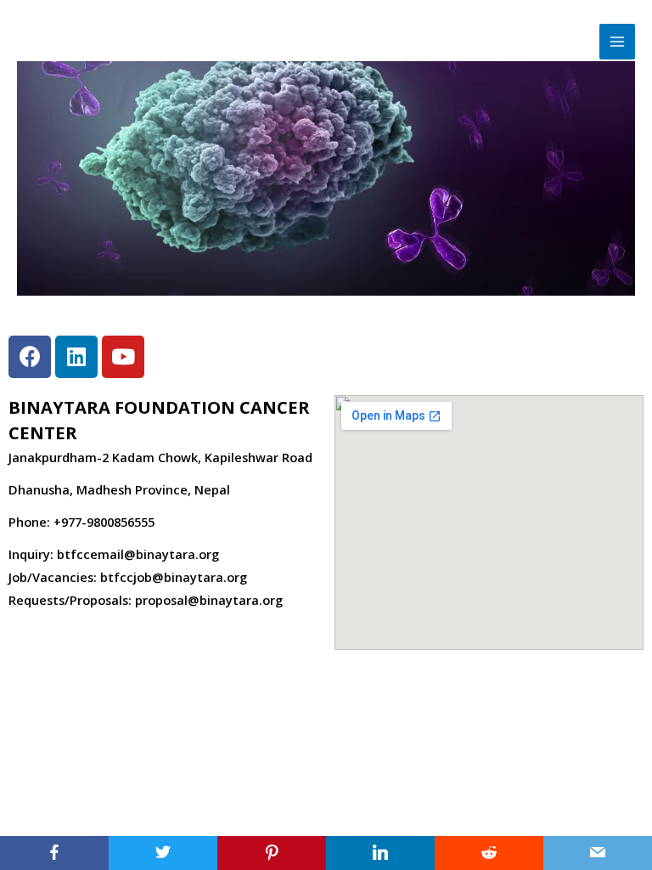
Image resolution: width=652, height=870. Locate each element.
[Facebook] (54, 853)
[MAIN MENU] (617, 41)
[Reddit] (489, 853)
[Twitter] (163, 853)
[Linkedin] (76, 357)
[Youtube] (123, 357)
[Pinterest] (271, 853)
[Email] (597, 853)
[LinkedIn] (380, 853)
